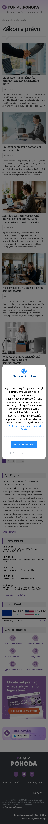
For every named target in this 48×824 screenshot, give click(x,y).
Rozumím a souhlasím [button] (24, 444)
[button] (24, 453)
